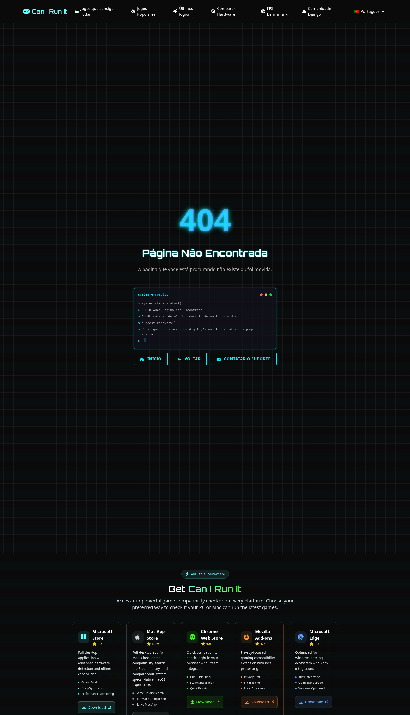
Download (97, 707)
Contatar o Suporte (246, 359)
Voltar (192, 359)
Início (154, 359)
